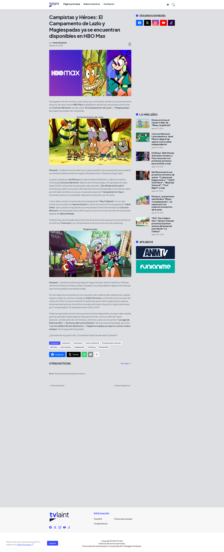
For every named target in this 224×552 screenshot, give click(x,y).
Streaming (92, 347)
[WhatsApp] (84, 354)
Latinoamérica (65, 347)
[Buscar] (172, 4)
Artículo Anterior (58, 385)
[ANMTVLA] (155, 252)
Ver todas (125, 363)
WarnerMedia (103, 347)
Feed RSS (98, 519)
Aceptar (52, 543)
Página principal (71, 4)
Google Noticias (101, 523)
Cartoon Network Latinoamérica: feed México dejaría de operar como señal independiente (162, 139)
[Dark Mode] (166, 4)
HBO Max (53, 347)
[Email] (90, 354)
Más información (24, 544)
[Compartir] (128, 44)
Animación (66, 343)
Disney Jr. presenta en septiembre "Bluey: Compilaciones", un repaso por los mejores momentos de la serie (163, 203)
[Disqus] (90, 426)
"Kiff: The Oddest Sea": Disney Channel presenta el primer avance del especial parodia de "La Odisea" (163, 225)
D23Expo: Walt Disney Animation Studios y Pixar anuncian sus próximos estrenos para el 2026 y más (163, 158)
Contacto (109, 4)
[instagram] (155, 23)
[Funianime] (155, 266)
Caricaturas (78, 343)
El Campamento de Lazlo (111, 343)
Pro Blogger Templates (131, 546)
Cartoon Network (92, 343)
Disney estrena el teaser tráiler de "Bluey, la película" (161, 123)
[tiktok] (171, 23)
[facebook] (139, 23)
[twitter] (147, 23)
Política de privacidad (122, 519)
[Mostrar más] (96, 354)
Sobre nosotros (91, 4)
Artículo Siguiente (122, 385)
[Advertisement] (155, 69)
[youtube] (163, 23)
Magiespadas (79, 347)
